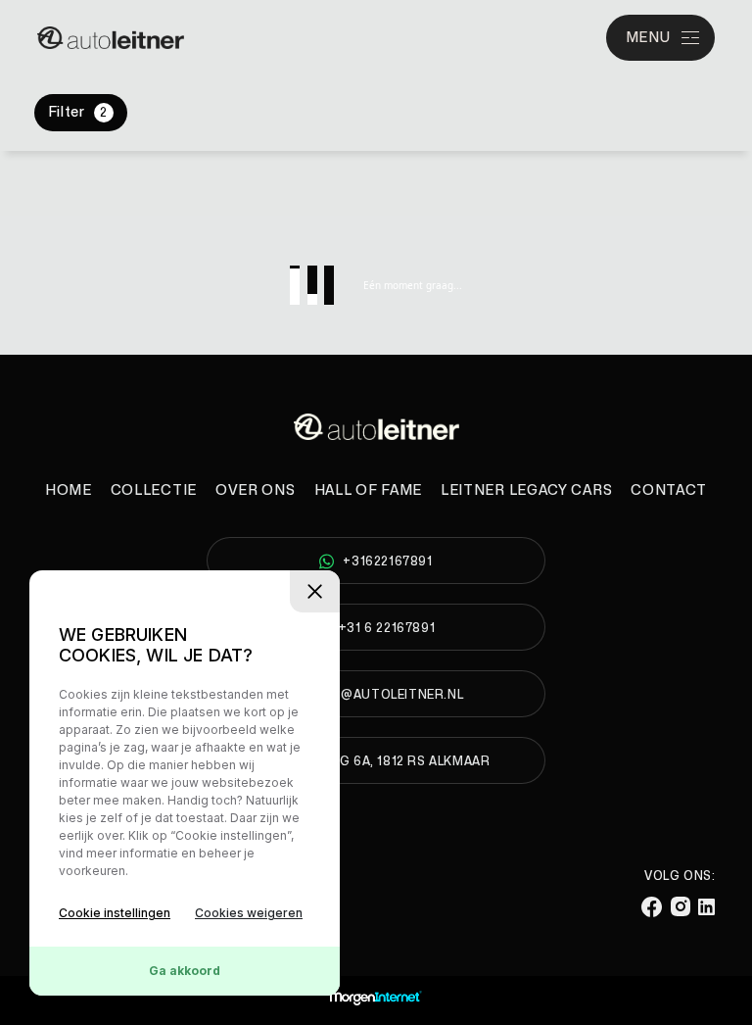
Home (68, 490)
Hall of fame (368, 490)
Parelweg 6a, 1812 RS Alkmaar (386, 761)
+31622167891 (387, 561)
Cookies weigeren (249, 912)
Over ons (255, 490)
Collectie (154, 490)
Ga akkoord (184, 970)
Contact (669, 490)
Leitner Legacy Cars (526, 490)
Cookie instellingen (114, 912)
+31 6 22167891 (387, 628)
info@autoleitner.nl (386, 695)
